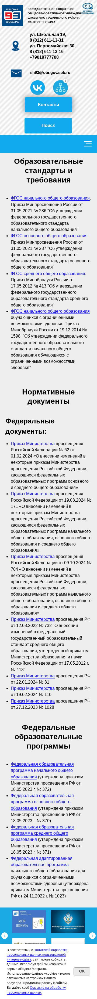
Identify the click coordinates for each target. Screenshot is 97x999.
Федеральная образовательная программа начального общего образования (42, 770)
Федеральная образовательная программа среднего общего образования (42, 833)
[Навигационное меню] (88, 144)
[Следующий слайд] (92, 935)
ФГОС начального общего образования (50, 198)
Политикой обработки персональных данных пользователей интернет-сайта (37, 954)
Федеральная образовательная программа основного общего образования (42, 801)
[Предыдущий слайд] (4, 935)
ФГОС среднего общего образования (48, 273)
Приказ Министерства (33, 443)
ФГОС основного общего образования (49, 235)
